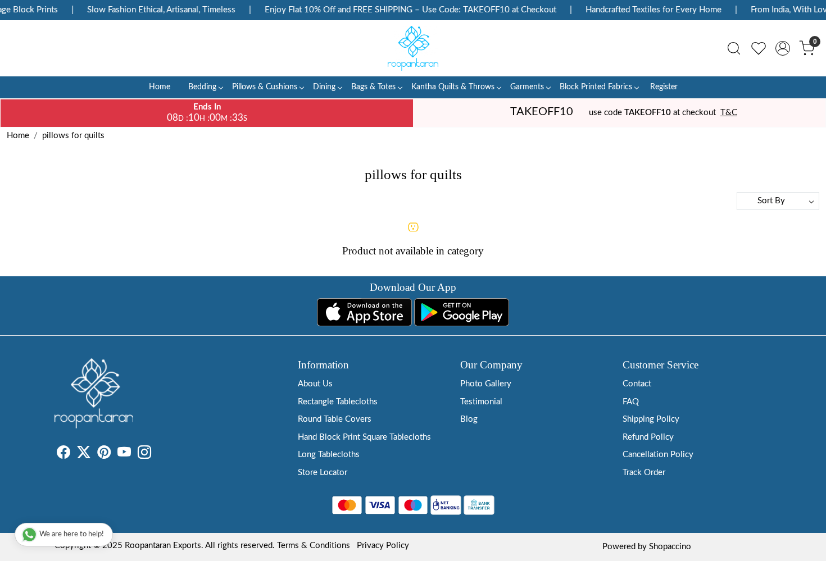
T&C (728, 112)
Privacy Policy (383, 545)
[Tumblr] (158, 454)
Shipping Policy (651, 419)
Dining (324, 87)
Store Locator (322, 472)
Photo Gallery (485, 384)
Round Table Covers (334, 419)
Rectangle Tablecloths (338, 402)
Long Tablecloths (329, 454)
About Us (315, 384)
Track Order (644, 472)
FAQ (631, 402)
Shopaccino (670, 546)
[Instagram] (144, 454)
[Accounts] (783, 48)
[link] (733, 48)
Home (159, 87)
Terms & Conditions (313, 545)
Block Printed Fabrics (596, 87)
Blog (469, 419)
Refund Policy (648, 437)
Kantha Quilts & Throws (452, 87)
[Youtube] (124, 454)
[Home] (413, 48)
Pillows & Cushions (264, 87)
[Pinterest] (104, 454)
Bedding (202, 87)
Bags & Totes (373, 87)
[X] (84, 454)
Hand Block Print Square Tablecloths (364, 437)
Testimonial (481, 402)
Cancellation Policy (658, 454)
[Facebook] (63, 454)
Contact (637, 384)
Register (664, 87)
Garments (527, 87)
